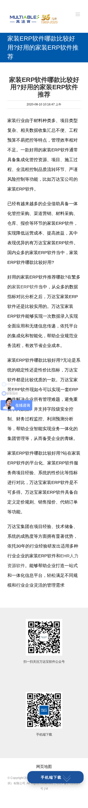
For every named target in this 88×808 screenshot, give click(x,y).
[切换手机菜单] (78, 14)
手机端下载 (51, 777)
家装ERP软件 (25, 286)
